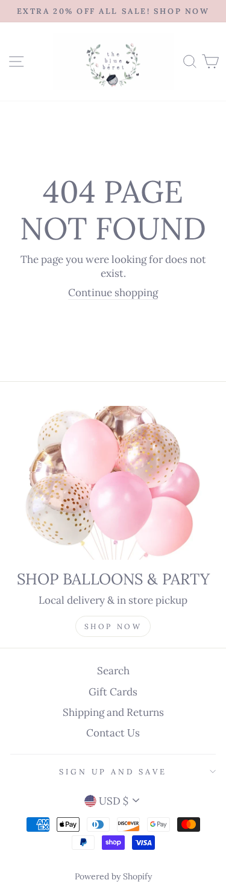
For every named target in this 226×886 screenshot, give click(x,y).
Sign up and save (112, 771)
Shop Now (113, 626)
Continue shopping (113, 292)
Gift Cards (113, 691)
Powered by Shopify (113, 876)
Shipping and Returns (113, 712)
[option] (113, 11)
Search (113, 670)
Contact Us (113, 732)
